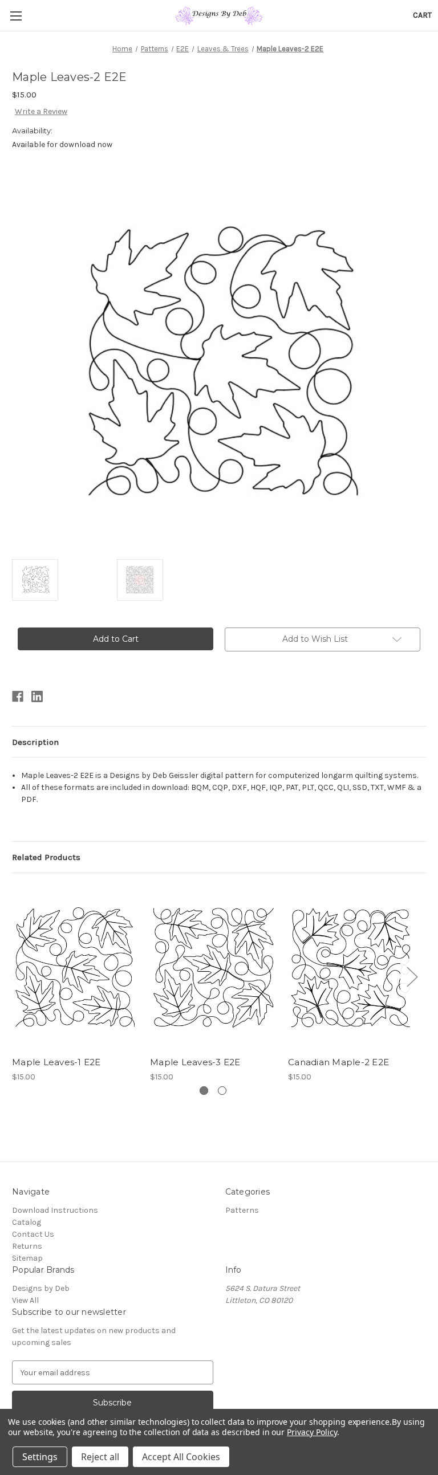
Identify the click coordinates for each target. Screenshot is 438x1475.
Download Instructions (55, 1210)
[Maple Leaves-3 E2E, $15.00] (213, 967)
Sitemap (27, 1258)
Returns (27, 1246)
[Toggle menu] (15, 15)
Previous (14, 976)
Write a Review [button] (41, 111)
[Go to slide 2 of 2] (222, 1090)
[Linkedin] (37, 696)
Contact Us (33, 1234)
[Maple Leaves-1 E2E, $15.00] (75, 967)
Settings (40, 1456)
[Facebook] (17, 696)
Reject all (100, 1456)
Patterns (242, 1210)
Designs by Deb (41, 1288)
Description (35, 742)
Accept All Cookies (181, 1456)
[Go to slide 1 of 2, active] (204, 1090)
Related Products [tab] (46, 857)
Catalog (26, 1222)
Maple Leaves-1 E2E (56, 1062)
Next (411, 976)
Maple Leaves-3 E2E (195, 1062)
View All (25, 1300)
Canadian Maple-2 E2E (338, 1062)
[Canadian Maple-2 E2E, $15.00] (351, 967)
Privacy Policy (311, 1432)
